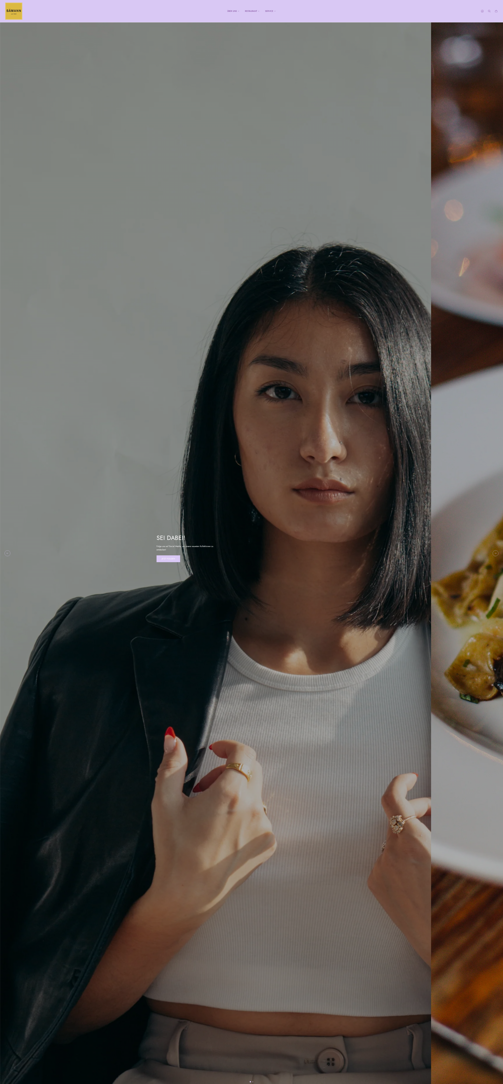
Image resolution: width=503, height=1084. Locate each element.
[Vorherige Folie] (7, 553)
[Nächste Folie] (495, 553)
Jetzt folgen (168, 558)
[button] (250, 1081)
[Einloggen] (482, 11)
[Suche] (489, 11)
